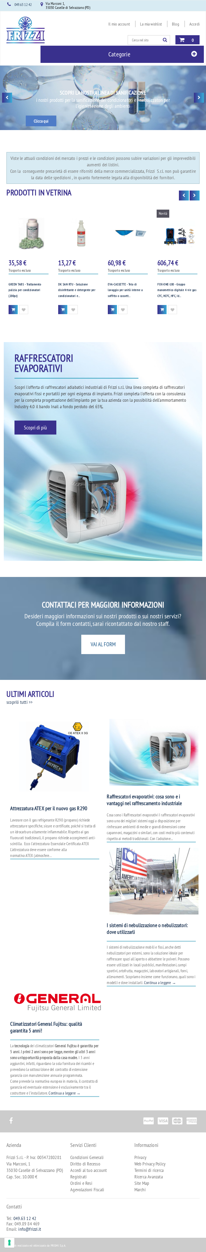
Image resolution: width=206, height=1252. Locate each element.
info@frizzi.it (29, 1229)
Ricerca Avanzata (148, 1177)
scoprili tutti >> (19, 702)
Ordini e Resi (81, 1183)
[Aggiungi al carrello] (13, 309)
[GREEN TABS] (29, 233)
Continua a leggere (160, 982)
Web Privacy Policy (150, 1164)
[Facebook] (10, 1118)
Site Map (141, 1183)
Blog (175, 24)
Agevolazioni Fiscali (87, 1189)
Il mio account (119, 24)
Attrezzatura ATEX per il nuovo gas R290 (48, 808)
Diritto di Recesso (85, 1164)
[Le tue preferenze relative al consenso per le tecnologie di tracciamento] (9, 1242)
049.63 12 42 (23, 4)
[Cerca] (166, 39)
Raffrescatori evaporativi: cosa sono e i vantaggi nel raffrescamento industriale (144, 799)
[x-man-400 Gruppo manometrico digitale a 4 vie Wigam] (177, 233)
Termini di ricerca (149, 1170)
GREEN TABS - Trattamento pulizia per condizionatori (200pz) (25, 290)
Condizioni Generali (87, 1157)
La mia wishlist (151, 24)
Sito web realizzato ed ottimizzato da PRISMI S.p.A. (36, 1245)
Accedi (194, 24)
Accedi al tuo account (88, 1170)
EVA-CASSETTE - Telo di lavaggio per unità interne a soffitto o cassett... (125, 290)
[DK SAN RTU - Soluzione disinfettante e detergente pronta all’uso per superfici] (78, 233)
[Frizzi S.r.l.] (25, 30)
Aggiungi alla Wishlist (23, 309)
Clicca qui (41, 121)
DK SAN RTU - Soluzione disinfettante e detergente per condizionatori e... (76, 290)
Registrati (78, 1177)
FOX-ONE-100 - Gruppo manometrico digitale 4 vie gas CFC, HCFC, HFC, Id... (176, 290)
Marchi (140, 1189)
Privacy (140, 1157)
